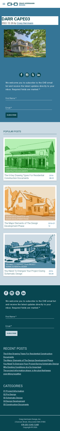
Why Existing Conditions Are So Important (22, 367)
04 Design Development (14, 401)
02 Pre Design (9, 394)
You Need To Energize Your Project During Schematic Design (24, 272)
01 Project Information (13, 391)
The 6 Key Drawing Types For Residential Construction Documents (24, 176)
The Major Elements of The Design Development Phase (21, 224)
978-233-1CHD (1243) (30, 425)
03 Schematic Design (13, 398)
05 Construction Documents (16, 404)
